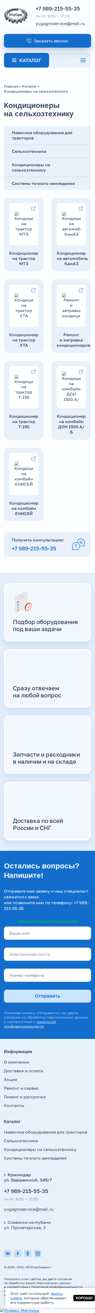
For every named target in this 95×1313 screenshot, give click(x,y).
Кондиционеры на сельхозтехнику (40, 1149)
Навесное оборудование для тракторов (45, 1132)
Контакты (14, 1105)
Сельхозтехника (21, 1140)
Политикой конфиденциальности (56, 1287)
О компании (16, 1062)
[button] (47, 41)
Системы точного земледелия (43, 183)
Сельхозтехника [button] (29, 151)
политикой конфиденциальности (30, 1023)
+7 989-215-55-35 (58, 8)
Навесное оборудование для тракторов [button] (42, 135)
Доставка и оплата (23, 1070)
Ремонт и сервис (21, 1088)
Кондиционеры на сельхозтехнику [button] (31, 167)
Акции (10, 1079)
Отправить (47, 996)
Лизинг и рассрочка (25, 1096)
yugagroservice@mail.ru (60, 23)
